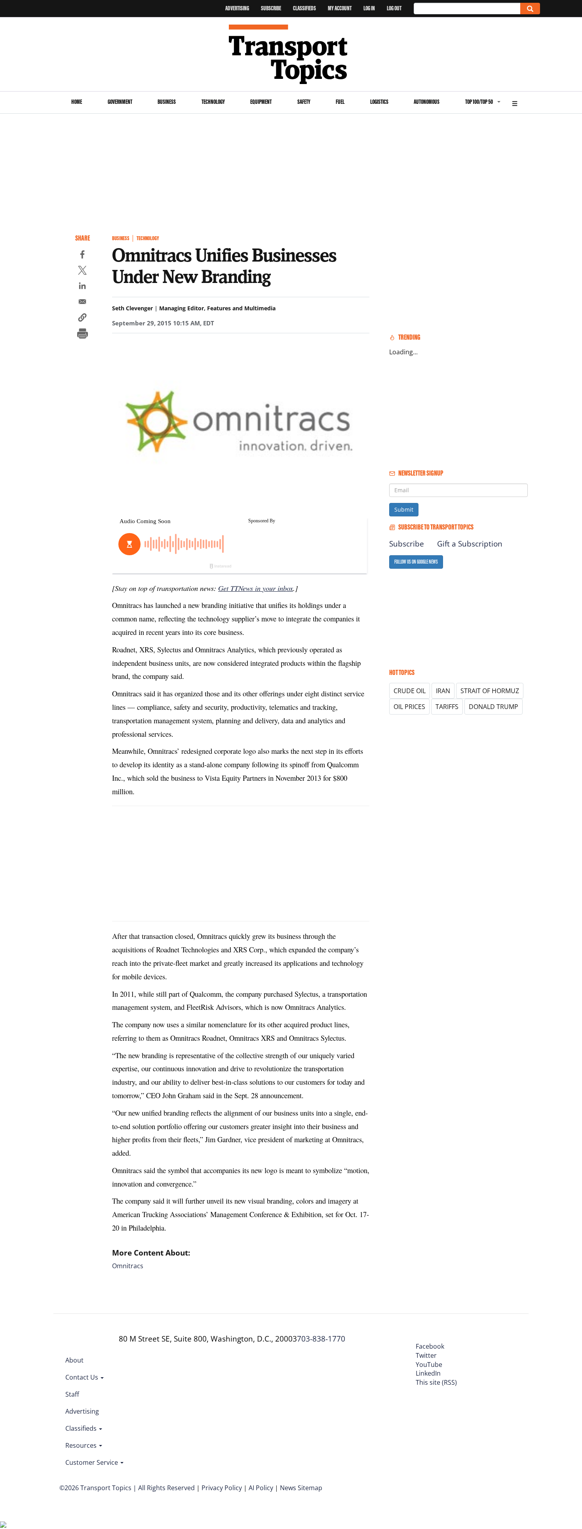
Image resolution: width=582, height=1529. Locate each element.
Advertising (237, 8)
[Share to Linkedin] (82, 287)
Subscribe (271, 8)
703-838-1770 (321, 1339)
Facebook (430, 1346)
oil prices (409, 706)
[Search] (530, 8)
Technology (213, 101)
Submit (403, 509)
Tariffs (447, 706)
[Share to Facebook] (82, 255)
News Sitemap (301, 1487)
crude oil (410, 690)
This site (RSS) (436, 1382)
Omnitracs (127, 1265)
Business (167, 101)
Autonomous (426, 101)
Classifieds (304, 8)
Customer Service (92, 1462)
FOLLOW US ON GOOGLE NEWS (416, 561)
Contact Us (82, 1377)
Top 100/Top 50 (479, 101)
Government (120, 101)
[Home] (291, 54)
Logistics (379, 101)
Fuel (340, 101)
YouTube (429, 1364)
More (515, 102)
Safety (303, 101)
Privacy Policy (222, 1487)
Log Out (394, 8)
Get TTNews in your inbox (255, 588)
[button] (82, 319)
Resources (81, 1445)
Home (76, 101)
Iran (443, 690)
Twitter (426, 1355)
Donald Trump (493, 706)
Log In (369, 8)
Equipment (261, 101)
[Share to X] (82, 271)
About (74, 1360)
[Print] (82, 334)
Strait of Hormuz (489, 690)
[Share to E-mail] (82, 303)
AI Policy (261, 1487)
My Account (340, 8)
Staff (72, 1394)
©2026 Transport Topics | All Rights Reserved (127, 1487)
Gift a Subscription (469, 544)
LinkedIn (428, 1373)
